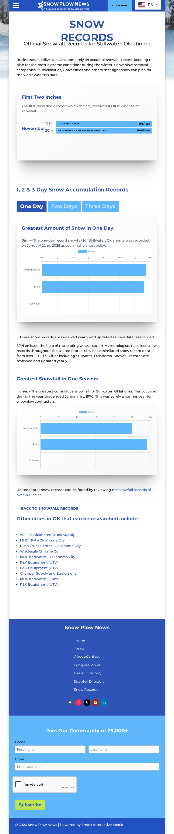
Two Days (64, 206)
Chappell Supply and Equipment (48, 573)
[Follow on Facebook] (70, 702)
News (79, 648)
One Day (31, 206)
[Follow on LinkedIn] (104, 702)
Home (79, 640)
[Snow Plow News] (64, 5)
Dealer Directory (87, 673)
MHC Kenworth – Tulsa (39, 579)
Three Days (100, 206)
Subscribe (30, 804)
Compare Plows (87, 665)
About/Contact (87, 656)
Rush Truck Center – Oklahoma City (50, 546)
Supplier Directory (89, 681)
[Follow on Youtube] (95, 702)
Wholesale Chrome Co (39, 551)
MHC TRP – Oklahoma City (42, 540)
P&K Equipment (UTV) (39, 562)
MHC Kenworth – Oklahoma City (47, 557)
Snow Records (86, 690)
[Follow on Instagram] (78, 702)
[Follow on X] (87, 702)
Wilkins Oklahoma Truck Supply (47, 535)
